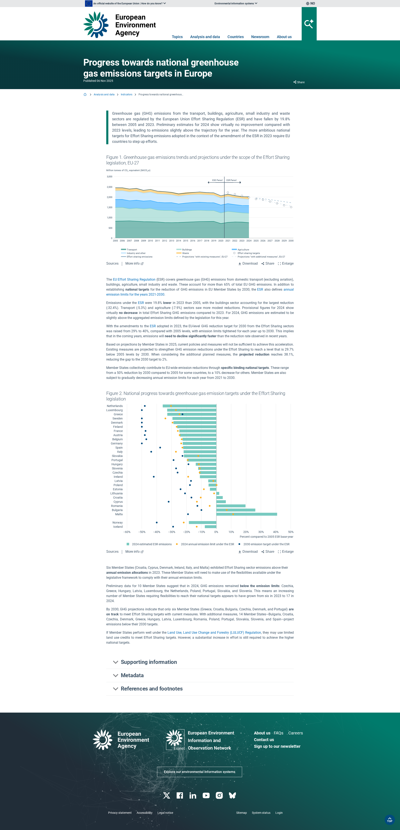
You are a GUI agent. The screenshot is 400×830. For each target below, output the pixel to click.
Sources (112, 263)
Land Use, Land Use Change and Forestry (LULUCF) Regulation (214, 633)
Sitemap (241, 812)
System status (261, 812)
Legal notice (165, 812)
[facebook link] (180, 795)
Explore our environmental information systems (199, 772)
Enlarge (288, 263)
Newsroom (260, 37)
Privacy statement (120, 812)
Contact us (264, 739)
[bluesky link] (233, 795)
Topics (177, 37)
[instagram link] (219, 795)
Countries (236, 37)
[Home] (85, 95)
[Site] (121, 24)
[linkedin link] (193, 795)
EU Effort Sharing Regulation (134, 279)
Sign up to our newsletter (277, 746)
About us (284, 37)
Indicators (126, 94)
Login (279, 812)
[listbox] (125, 3)
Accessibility (144, 812)
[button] (200, 662)
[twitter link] (167, 795)
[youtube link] (206, 795)
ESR (260, 289)
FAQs (278, 732)
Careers (295, 732)
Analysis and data (205, 37)
